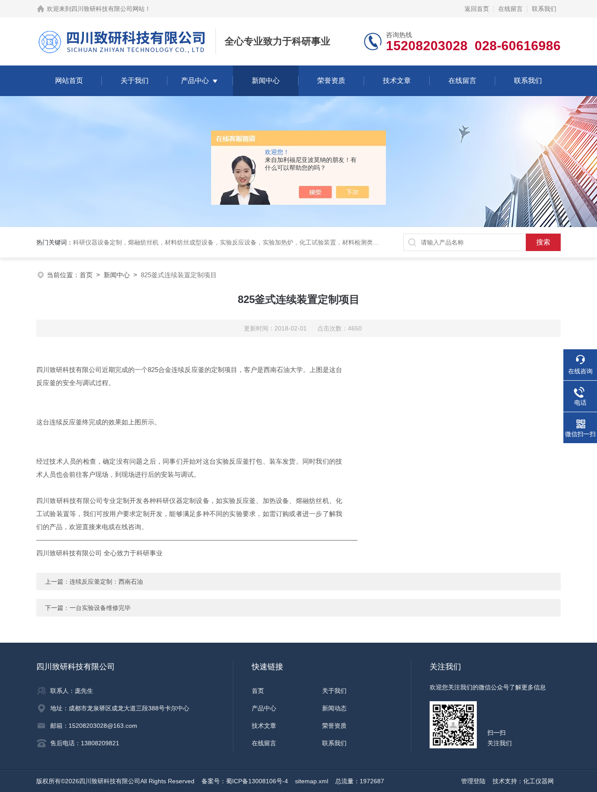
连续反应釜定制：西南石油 (106, 581)
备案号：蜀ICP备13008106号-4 (244, 781)
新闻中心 (266, 80)
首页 (86, 275)
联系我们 (544, 8)
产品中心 (195, 80)
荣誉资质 (331, 80)
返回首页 (477, 8)
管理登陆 (473, 781)
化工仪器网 (538, 781)
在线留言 (510, 8)
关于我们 (135, 80)
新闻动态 (334, 708)
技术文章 (397, 80)
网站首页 (69, 80)
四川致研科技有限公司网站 (108, 8)
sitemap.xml (311, 781)
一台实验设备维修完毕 (100, 607)
